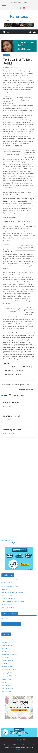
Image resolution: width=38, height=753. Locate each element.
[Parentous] (3, 32)
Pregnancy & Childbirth (8, 673)
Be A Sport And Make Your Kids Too (12, 592)
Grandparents (5, 642)
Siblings (3, 682)
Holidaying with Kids (12, 429)
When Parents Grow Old (8, 604)
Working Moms (6, 691)
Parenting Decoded (7, 667)
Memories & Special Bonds (9, 654)
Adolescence (5, 639)
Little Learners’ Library (26, 389)
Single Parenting (6, 685)
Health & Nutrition (7, 645)
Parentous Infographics (8, 670)
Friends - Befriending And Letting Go (12, 601)
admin (17, 67)
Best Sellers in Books (7, 540)
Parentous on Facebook (11, 624)
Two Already (5, 589)
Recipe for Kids (6, 679)
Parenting (6, 55)
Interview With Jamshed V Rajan (11, 580)
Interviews (4, 648)
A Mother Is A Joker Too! (8, 598)
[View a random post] (34, 32)
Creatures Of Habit (11, 402)
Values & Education (7, 688)
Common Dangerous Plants (9, 586)
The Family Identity (7, 583)
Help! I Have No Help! (12, 416)
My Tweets (4, 618)
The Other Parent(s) (7, 607)
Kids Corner (5, 651)
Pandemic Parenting (7, 660)
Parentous (19, 16)
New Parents (5, 657)
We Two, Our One (6, 595)
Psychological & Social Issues (10, 676)
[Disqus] (19, 460)
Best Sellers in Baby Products (10, 543)
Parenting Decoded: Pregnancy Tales (16, 385)
